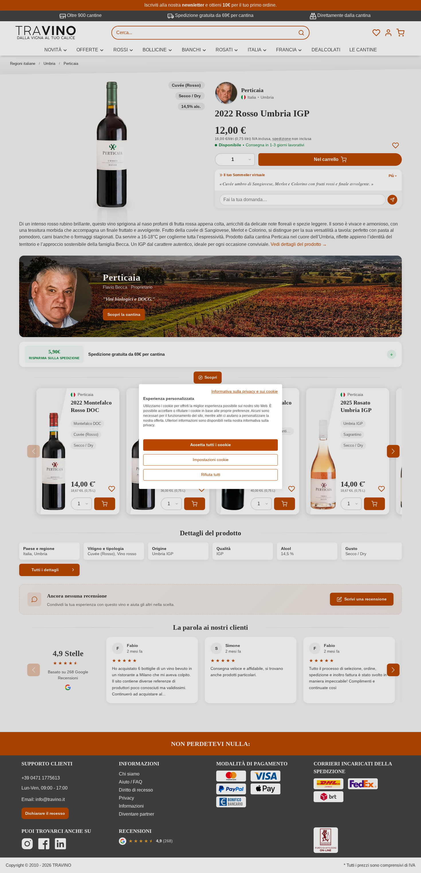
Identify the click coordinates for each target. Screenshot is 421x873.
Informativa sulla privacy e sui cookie (244, 392)
